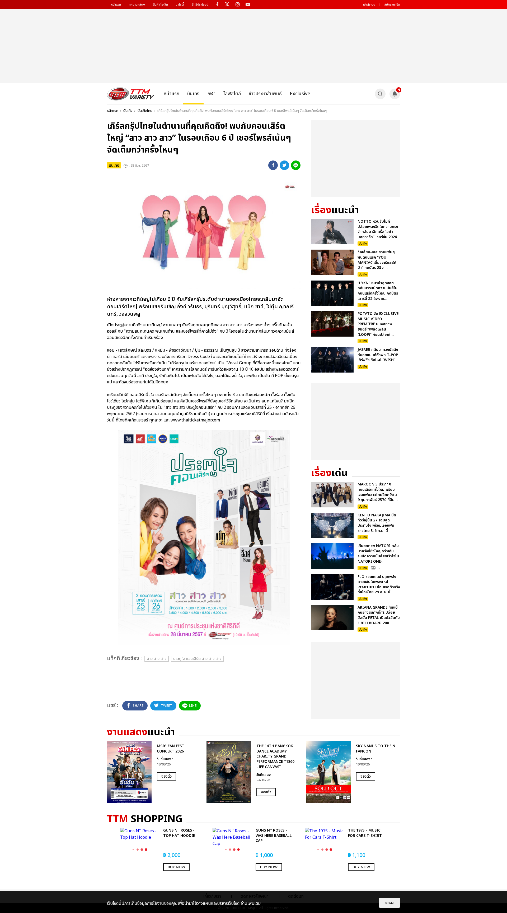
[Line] (296, 165)
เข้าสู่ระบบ (369, 4)
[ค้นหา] (380, 94)
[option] (154, 772)
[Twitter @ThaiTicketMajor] (227, 4)
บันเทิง (193, 93)
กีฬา (211, 93)
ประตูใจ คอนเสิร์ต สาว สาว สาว (197, 659)
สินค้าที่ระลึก (160, 4)
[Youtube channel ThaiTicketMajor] (247, 4)
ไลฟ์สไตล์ (232, 93)
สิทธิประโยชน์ (200, 4)
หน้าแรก (116, 4)
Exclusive (300, 93)
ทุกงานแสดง (137, 4)
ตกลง (389, 903)
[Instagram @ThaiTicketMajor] (237, 4)
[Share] (273, 165)
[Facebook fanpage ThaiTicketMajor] (217, 4)
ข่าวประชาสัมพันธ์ (265, 93)
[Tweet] (284, 165)
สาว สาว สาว (156, 659)
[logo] (130, 93)
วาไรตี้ (180, 4)
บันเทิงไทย (145, 110)
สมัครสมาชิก (392, 4)
